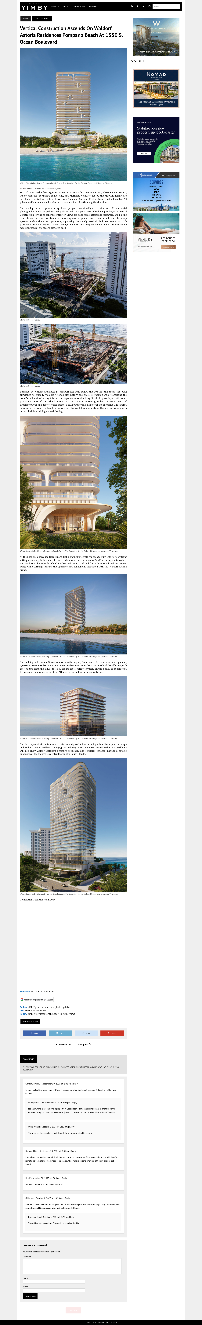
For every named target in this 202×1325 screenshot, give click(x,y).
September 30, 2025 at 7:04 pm (45, 1178)
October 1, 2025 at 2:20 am (54, 1126)
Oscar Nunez (28, 189)
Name (26, 1277)
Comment (27, 1256)
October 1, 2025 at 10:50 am (49, 1198)
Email (25, 1286)
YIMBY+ (55, 6)
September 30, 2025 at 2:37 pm (54, 1151)
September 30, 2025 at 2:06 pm (56, 1083)
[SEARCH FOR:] (166, 6)
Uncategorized (30, 1021)
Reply (75, 1083)
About (66, 6)
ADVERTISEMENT (139, 60)
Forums (93, 6)
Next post (83, 1044)
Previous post (65, 1044)
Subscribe (79, 6)
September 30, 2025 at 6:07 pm (55, 1102)
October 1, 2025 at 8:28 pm (55, 1217)
